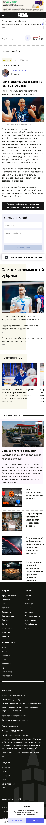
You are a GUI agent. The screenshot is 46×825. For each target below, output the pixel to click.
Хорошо (35, 820)
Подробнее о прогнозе (10, 39)
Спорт (28, 590)
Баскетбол (29, 608)
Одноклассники (8, 784)
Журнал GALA (8, 642)
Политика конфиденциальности (15, 720)
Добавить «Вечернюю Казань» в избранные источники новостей (23, 206)
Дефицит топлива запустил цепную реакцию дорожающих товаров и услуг (21, 455)
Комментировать (23, 247)
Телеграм (6, 775)
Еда (3, 667)
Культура (5, 620)
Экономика (6, 612)
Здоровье (6, 655)
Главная (5, 51)
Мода (4, 647)
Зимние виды (30, 620)
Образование (7, 628)
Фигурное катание (32, 616)
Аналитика (11, 415)
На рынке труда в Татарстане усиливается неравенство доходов (35, 519)
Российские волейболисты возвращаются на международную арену (21, 22)
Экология (6, 632)
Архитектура (7, 672)
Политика (6, 608)
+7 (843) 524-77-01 (17, 731)
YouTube (5, 771)
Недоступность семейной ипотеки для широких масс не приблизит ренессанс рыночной (34, 571)
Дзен (4, 780)
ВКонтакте (6, 767)
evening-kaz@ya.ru (15, 699)
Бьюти (4, 651)
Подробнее (17, 820)
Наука (4, 624)
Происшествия (8, 616)
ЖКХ (3, 604)
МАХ (3, 788)
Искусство (6, 663)
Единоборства (31, 624)
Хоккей (27, 599)
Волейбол (16, 51)
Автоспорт (29, 612)
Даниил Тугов (18, 70)
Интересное (30, 628)
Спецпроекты (7, 676)
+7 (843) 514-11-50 (17, 695)
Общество (6, 599)
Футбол (28, 595)
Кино (4, 659)
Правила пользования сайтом (14, 716)
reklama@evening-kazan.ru (19, 735)
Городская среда (9, 595)
